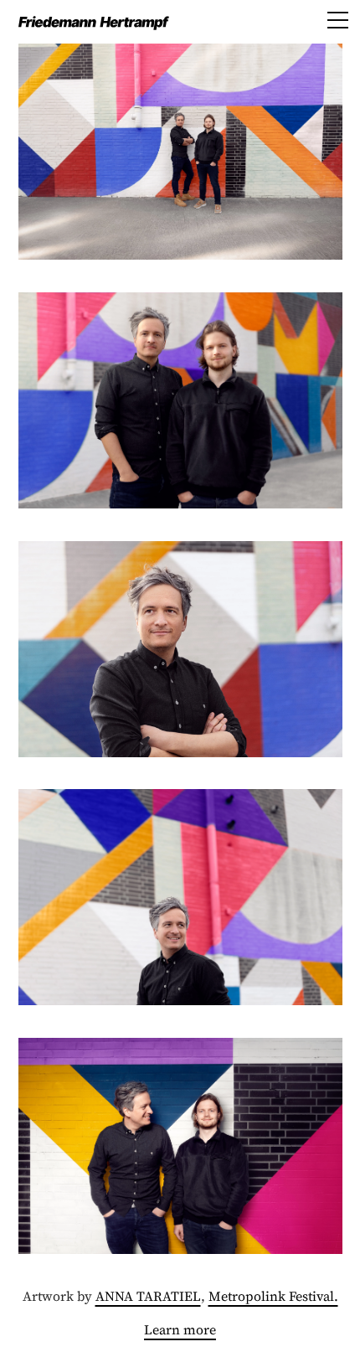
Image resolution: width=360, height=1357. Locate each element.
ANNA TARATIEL (148, 1296)
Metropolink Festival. (273, 1296)
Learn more (180, 1329)
